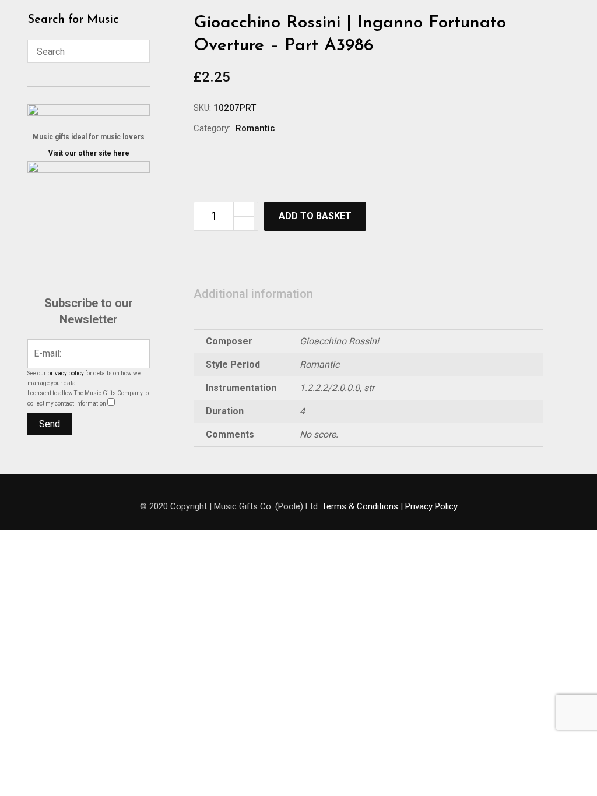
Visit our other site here (88, 153)
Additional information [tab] (253, 294)
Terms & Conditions (360, 506)
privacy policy (65, 373)
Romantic (255, 128)
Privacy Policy (431, 506)
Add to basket (315, 215)
